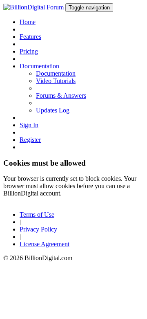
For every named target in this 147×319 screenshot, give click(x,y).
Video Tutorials (56, 80)
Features (30, 36)
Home (28, 21)
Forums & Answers (61, 95)
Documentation (56, 73)
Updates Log (52, 110)
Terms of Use (37, 214)
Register (30, 139)
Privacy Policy (38, 229)
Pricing (29, 51)
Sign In (29, 124)
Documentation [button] (39, 66)
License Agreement (44, 243)
